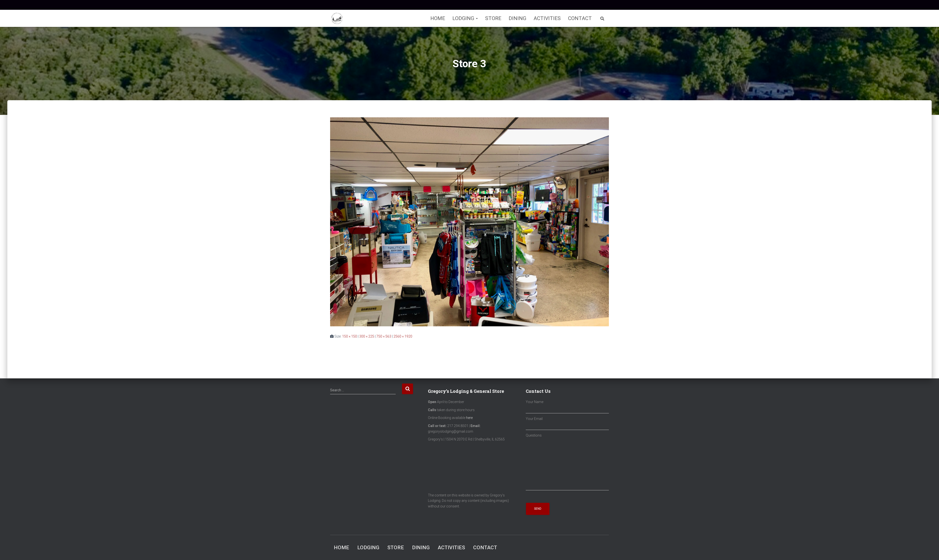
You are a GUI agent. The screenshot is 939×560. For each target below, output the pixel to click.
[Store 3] (469, 221)
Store (493, 18)
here (469, 418)
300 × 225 (366, 336)
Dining (517, 18)
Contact (580, 18)
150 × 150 (349, 336)
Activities (547, 18)
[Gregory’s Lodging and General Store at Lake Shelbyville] (336, 18)
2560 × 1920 (402, 336)
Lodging (463, 18)
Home (437, 18)
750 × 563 (383, 336)
